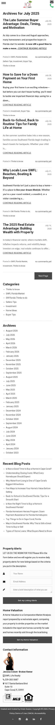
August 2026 (12, 331)
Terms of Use (21, 713)
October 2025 (12, 368)
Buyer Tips (27, 61)
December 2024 (13, 410)
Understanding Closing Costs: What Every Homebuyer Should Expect (25, 475)
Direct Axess (26, 709)
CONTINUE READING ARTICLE (32, 48)
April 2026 (10, 343)
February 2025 (12, 402)
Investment (17, 61)
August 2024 (12, 427)
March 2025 (11, 398)
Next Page (43, 276)
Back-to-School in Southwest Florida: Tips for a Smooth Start (27, 498)
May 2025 (10, 389)
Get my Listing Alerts (27, 601)
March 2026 (11, 347)
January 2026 (12, 356)
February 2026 (12, 352)
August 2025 (12, 377)
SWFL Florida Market (19, 57)
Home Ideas (11, 310)
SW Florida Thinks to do (20, 211)
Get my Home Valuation (27, 640)
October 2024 (12, 419)
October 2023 (12, 453)
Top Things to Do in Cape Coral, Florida (23, 519)
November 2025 (13, 364)
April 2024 (10, 444)
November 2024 (13, 415)
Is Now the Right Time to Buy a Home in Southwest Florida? (24, 505)
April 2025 (10, 394)
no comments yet (43, 57)
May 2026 (10, 339)
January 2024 (12, 448)
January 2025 (12, 406)
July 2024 (10, 432)
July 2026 (10, 335)
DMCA (30, 713)
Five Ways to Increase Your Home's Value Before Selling (28, 490)
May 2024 (10, 440)
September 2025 (14, 373)
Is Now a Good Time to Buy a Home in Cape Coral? (29, 469)
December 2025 (13, 360)
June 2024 (11, 436)
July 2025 (10, 381)
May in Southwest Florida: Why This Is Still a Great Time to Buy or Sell (28, 525)
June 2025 (11, 385)
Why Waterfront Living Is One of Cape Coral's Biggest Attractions (26, 482)
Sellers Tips (7, 61)
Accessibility (40, 713)
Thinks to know (9, 66)
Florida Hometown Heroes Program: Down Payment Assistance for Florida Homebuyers (26, 513)
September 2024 (14, 423)
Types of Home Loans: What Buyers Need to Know (29, 531)
